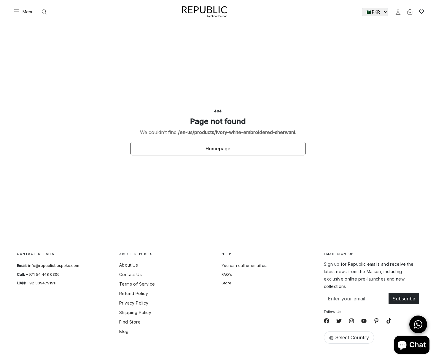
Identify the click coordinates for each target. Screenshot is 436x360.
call (241, 265)
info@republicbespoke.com (53, 265)
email (256, 265)
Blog (124, 331)
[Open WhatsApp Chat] (418, 324)
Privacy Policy (134, 303)
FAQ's (227, 274)
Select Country (352, 337)
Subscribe (403, 299)
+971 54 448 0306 (43, 274)
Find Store (130, 322)
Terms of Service (137, 284)
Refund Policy (133, 293)
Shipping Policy (135, 312)
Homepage (218, 149)
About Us (128, 265)
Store (226, 283)
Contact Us (130, 274)
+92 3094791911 (41, 283)
